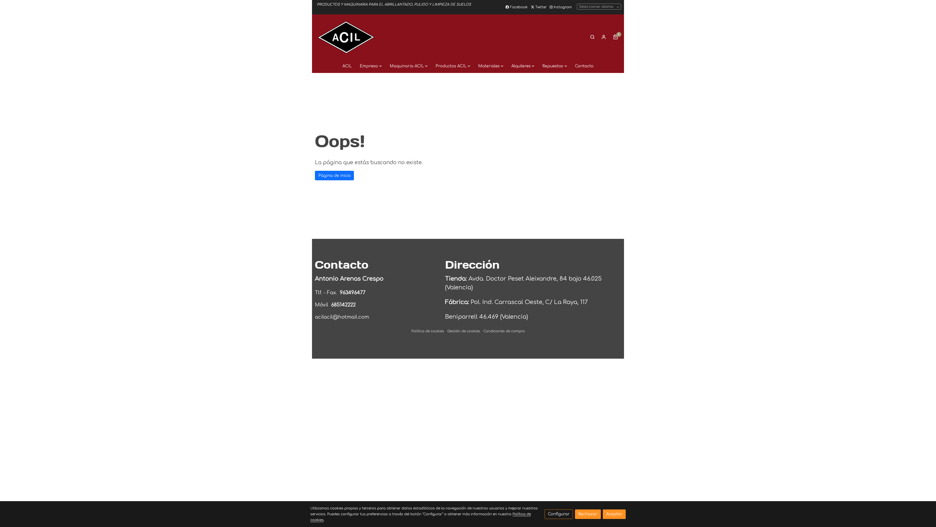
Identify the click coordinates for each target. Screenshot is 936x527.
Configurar (559, 514)
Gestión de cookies (463, 331)
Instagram (562, 7)
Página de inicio (334, 175)
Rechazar (587, 514)
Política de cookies (427, 331)
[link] (346, 36)
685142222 (343, 305)
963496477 (353, 292)
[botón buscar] (592, 36)
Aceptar (614, 514)
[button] (370, 66)
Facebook (518, 7)
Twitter (540, 7)
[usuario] (604, 36)
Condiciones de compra (504, 331)
